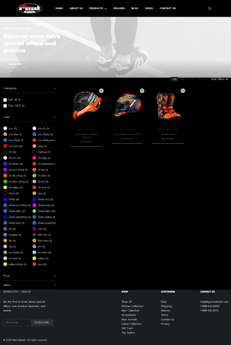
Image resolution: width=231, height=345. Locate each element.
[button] (211, 8)
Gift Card (127, 328)
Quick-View (101, 90)
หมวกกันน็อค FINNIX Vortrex (86, 136)
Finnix (80, 129)
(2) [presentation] (51, 134)
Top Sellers (128, 333)
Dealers (119, 8)
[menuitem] (59, 8)
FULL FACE (90, 129)
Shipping (166, 306)
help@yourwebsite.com (214, 302)
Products (96, 8)
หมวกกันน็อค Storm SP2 (127, 134)
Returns (165, 310)
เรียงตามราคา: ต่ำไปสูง (193, 79)
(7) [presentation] (49, 152)
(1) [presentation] (19, 100)
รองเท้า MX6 (168, 134)
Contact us (168, 8)
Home (59, 8)
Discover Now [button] (15, 64)
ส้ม (175, 79)
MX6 (168, 129)
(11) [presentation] (15, 128)
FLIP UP (131, 129)
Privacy (165, 324)
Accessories (129, 315)
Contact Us (167, 319)
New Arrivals (129, 319)
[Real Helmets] (29, 8)
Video (149, 8)
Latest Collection (132, 324)
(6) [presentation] (47, 181)
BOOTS (161, 129)
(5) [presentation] (19, 158)
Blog (135, 8)
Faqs (163, 302)
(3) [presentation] (51, 199)
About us (76, 8)
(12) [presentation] (14, 152)
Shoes (175, 129)
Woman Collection (132, 306)
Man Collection (130, 310)
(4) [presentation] (20, 146)
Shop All (127, 302)
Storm (123, 129)
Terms (164, 315)
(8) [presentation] (44, 264)
